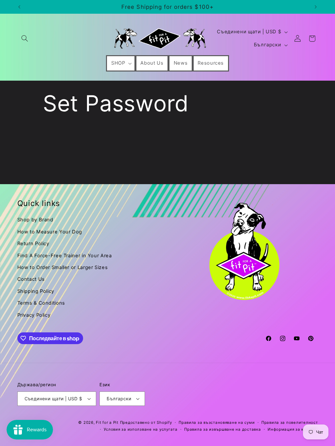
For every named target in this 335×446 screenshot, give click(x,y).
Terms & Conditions (41, 303)
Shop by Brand (35, 220)
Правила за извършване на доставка (222, 429)
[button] (24, 38)
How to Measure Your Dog (49, 232)
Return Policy (33, 244)
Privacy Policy (34, 315)
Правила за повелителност (289, 422)
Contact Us (31, 279)
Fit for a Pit (107, 422)
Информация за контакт (293, 429)
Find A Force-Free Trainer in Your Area (64, 256)
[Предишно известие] (19, 6)
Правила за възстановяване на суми (217, 422)
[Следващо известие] (316, 6)
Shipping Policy (35, 291)
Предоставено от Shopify (146, 422)
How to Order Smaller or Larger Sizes (62, 267)
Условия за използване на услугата (140, 429)
